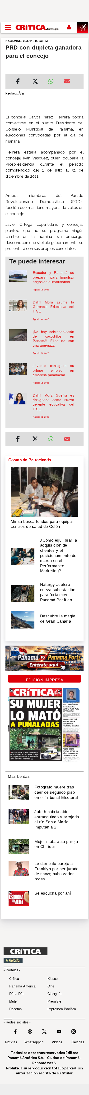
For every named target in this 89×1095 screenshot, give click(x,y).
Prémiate (54, 1001)
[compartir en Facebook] (18, 82)
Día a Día (16, 993)
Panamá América (22, 985)
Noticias (11, 1041)
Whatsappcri (33, 1041)
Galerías (77, 1041)
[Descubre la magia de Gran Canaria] (22, 619)
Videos (57, 1041)
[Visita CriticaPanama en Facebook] (15, 1031)
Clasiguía (54, 993)
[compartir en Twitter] (35, 82)
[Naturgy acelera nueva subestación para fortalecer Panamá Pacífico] (22, 593)
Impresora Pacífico (61, 1008)
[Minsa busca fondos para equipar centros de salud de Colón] (44, 491)
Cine (50, 985)
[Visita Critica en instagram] (73, 1031)
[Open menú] (8, 27)
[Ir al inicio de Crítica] (37, 27)
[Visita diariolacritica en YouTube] (59, 1031)
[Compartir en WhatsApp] (52, 80)
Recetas (15, 1008)
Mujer (13, 1001)
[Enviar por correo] (67, 82)
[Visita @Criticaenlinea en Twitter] (30, 1031)
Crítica (14, 978)
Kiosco (52, 978)
